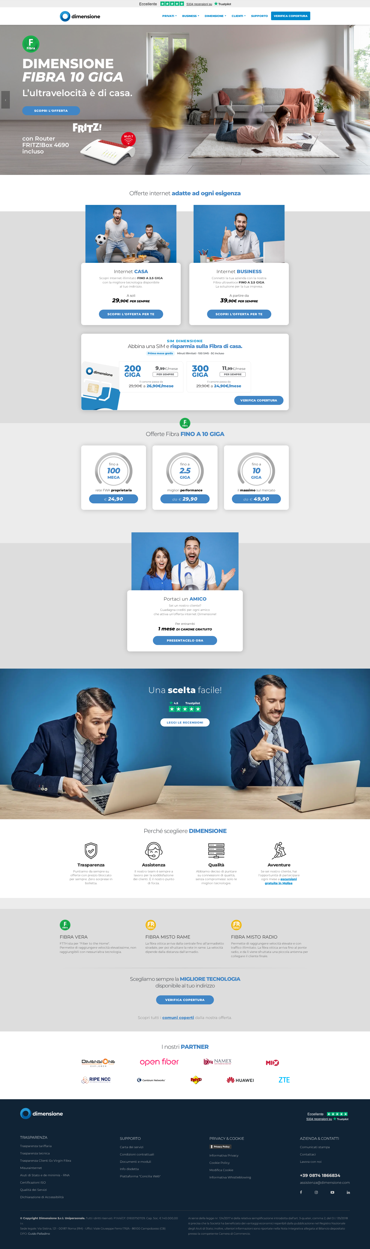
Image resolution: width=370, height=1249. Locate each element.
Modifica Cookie (221, 1170)
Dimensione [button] (214, 16)
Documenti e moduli (135, 1162)
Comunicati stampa (315, 1147)
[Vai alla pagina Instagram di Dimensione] (315, 1192)
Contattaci (308, 1154)
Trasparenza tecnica (35, 1153)
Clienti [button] (237, 16)
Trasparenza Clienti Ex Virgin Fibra (45, 1161)
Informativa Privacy (223, 1155)
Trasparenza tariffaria (36, 1146)
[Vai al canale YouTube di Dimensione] (331, 1192)
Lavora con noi (311, 1162)
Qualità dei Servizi (33, 1190)
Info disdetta (129, 1169)
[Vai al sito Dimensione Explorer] (98, 1062)
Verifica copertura (290, 16)
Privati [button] (168, 16)
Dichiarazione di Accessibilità (42, 1197)
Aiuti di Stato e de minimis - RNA (45, 1175)
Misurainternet (31, 1168)
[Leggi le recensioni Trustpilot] (185, 706)
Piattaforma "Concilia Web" (140, 1176)
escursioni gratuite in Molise (281, 881)
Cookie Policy (219, 1163)
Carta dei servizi (131, 1147)
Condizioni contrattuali (137, 1154)
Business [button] (189, 16)
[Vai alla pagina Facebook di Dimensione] (301, 1192)
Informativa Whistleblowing (230, 1177)
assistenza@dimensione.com (325, 1183)
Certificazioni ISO (33, 1182)
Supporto (259, 16)
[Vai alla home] (41, 1113)
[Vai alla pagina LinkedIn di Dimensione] (347, 1192)
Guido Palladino (39, 1233)
